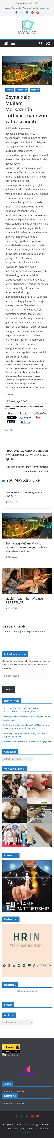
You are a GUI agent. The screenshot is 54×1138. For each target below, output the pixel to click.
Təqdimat (35, 90)
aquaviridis (25, 128)
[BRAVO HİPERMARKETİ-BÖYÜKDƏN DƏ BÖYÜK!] (39, 810)
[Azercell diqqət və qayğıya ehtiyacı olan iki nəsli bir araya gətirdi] (14, 786)
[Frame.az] (6, 43)
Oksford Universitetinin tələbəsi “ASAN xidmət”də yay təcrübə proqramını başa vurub (30, 9)
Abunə (9, 689)
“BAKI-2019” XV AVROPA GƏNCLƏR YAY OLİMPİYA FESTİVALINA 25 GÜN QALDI (27, 455)
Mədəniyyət (22, 90)
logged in (21, 631)
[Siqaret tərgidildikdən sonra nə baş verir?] (39, 835)
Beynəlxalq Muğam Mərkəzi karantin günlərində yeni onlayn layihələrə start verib (26, 547)
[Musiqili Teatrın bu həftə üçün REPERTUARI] (27, 570)
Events (10, 90)
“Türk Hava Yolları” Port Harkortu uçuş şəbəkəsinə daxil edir (26, 468)
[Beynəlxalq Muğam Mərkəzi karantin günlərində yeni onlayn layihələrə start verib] (27, 515)
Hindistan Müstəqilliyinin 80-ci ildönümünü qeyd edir (26, 741)
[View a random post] (48, 43)
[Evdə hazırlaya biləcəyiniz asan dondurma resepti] (14, 810)
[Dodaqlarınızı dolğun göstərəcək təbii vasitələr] (39, 786)
